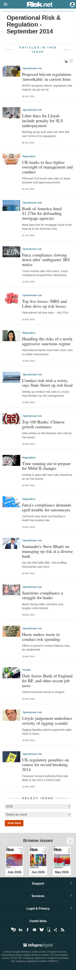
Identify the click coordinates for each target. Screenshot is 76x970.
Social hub (55, 929)
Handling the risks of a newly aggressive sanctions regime (47, 341)
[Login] (71, 4)
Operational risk (32, 68)
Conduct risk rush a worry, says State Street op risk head (47, 382)
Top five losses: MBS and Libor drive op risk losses (44, 303)
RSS (62, 929)
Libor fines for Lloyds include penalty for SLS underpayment (42, 120)
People (26, 670)
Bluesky (41, 929)
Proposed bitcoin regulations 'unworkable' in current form (46, 76)
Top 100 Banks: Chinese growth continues (43, 424)
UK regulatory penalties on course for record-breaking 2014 (45, 764)
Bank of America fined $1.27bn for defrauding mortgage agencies (42, 213)
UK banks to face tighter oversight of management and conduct (47, 167)
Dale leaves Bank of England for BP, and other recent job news (47, 680)
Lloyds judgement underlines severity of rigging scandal (47, 720)
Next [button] (69, 840)
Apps (48, 929)
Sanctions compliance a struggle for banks (42, 595)
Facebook (27, 929)
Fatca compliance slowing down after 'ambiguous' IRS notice (46, 259)
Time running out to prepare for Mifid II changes (46, 466)
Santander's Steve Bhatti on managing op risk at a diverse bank (47, 551)
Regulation (28, 156)
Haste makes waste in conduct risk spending (41, 636)
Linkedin (20, 929)
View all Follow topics (13, 929)
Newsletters (34, 929)
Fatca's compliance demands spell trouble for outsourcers (46, 507)
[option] (14, 857)
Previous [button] (6, 840)
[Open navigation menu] (3, 4)
